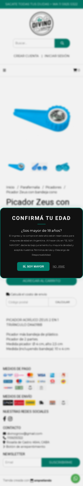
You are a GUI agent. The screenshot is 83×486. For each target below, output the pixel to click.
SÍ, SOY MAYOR (33, 266)
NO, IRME (59, 266)
